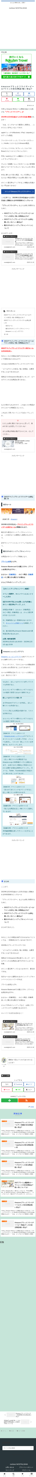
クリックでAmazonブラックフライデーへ (18, 191)
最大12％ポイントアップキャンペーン (18, 328)
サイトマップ (10, 1470)
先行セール (9, 326)
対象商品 (12, 574)
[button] (29, 99)
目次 (8, 311)
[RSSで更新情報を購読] (26, 1100)
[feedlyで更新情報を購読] (9, 1100)
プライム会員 (6, 561)
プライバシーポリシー (26, 1467)
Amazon (14, 519)
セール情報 (6, 1075)
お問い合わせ (10, 1467)
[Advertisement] (18, 31)
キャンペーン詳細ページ (15, 623)
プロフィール (26, 1470)
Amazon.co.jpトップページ (14, 736)
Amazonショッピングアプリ (14, 331)
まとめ (6, 334)
